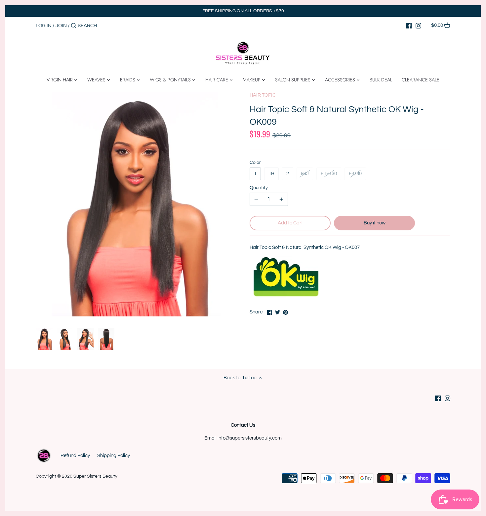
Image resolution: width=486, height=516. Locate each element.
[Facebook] (409, 25)
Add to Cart (290, 222)
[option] (44, 339)
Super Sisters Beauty (95, 476)
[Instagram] (418, 25)
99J (305, 173)
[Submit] (73, 26)
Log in (44, 25)
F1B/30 (329, 173)
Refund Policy (75, 455)
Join (61, 25)
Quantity (259, 187)
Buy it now (374, 222)
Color (255, 162)
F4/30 (355, 173)
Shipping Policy (113, 455)
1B (271, 173)
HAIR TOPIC (263, 95)
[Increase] (281, 199)
